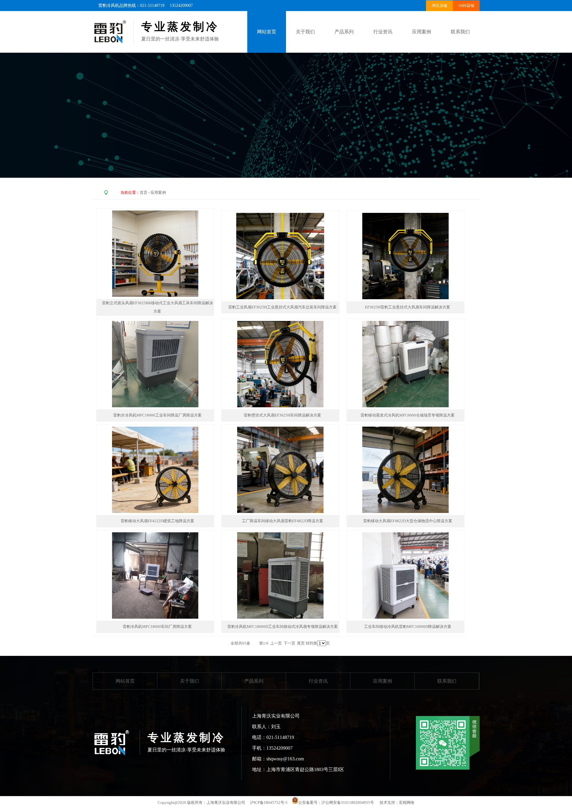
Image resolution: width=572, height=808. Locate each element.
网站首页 (125, 681)
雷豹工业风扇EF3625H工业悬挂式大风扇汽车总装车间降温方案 (282, 307)
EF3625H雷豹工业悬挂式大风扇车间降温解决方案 (407, 307)
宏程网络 (406, 802)
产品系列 (344, 31)
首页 (143, 192)
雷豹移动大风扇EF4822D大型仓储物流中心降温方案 (407, 521)
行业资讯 (382, 31)
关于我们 (305, 31)
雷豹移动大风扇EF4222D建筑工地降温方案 (157, 521)
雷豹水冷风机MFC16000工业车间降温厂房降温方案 (157, 415)
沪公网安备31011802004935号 (347, 802)
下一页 (289, 643)
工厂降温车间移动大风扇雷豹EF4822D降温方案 (282, 521)
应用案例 (421, 31)
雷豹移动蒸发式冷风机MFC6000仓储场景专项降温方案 (407, 415)
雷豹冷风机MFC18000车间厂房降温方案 (157, 626)
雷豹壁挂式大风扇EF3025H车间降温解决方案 (282, 415)
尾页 (301, 643)
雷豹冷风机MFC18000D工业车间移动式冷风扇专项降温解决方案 (282, 626)
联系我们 (460, 31)
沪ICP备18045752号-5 (268, 802)
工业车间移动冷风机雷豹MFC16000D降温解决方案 (407, 626)
